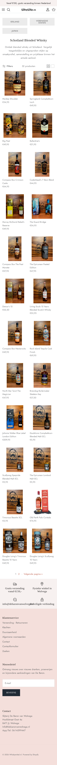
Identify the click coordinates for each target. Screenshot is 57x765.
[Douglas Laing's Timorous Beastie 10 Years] (14, 541)
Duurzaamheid (9, 632)
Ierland (14, 21)
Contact (6, 641)
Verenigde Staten (42, 21)
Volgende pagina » (33, 574)
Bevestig (11, 692)
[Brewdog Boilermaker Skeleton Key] (42, 375)
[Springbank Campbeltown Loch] (42, 83)
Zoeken (6, 651)
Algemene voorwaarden (14, 637)
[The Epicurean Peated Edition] (42, 248)
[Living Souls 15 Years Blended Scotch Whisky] (42, 291)
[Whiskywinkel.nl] (28, 9)
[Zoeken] (10, 9)
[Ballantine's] (42, 125)
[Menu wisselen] (3, 9)
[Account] (47, 9)
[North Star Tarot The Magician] (14, 375)
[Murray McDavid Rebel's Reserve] (14, 206)
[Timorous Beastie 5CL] (14, 502)
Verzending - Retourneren (15, 622)
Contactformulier (10, 646)
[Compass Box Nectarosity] (14, 333)
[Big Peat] (14, 125)
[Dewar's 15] (14, 291)
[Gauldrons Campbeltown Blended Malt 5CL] (42, 417)
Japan (15, 30)
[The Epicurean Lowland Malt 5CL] (42, 460)
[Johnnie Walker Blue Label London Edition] (14, 417)
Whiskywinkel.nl (15, 754)
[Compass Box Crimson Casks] (14, 164)
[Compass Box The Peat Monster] (14, 248)
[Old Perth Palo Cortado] (42, 502)
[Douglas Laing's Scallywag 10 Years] (42, 541)
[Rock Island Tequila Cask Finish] (42, 333)
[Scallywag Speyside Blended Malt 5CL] (14, 460)
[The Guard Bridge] (42, 206)
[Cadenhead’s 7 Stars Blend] (42, 164)
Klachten (6, 627)
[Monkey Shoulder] (14, 83)
